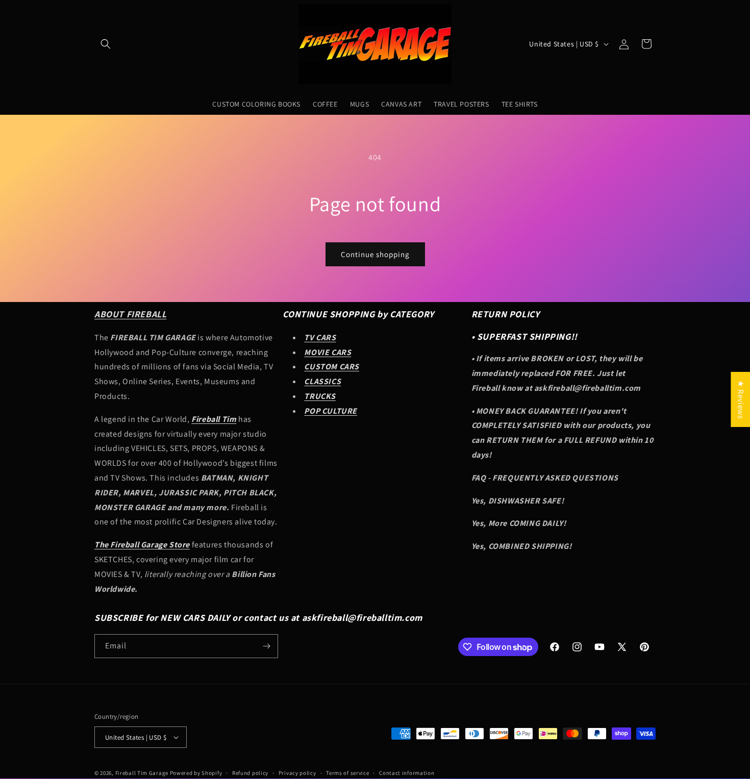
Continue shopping (375, 254)
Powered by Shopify (196, 772)
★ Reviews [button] (740, 399)
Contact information (406, 772)
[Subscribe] (266, 646)
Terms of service (347, 772)
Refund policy (250, 772)
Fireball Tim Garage (141, 772)
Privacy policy (297, 772)
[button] (105, 44)
